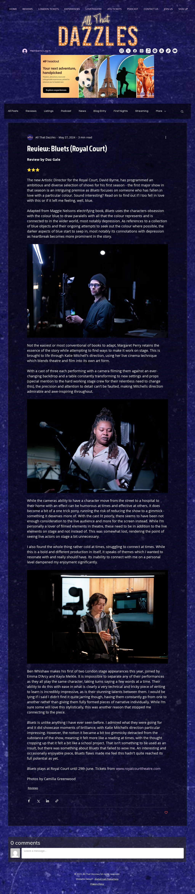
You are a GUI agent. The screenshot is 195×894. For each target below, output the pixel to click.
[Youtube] (175, 50)
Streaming (141, 111)
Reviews (31, 111)
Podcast (66, 111)
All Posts (13, 111)
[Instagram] (121, 50)
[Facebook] (135, 50)
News (82, 111)
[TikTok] (168, 50)
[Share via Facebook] (29, 801)
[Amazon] (161, 50)
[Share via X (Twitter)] (38, 801)
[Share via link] (57, 801)
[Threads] (141, 50)
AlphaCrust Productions (106, 879)
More (159, 111)
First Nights (121, 111)
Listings (48, 111)
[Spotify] (155, 50)
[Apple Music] (148, 50)
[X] (128, 50)
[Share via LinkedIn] (47, 801)
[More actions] (165, 137)
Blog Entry (100, 111)
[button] (182, 111)
